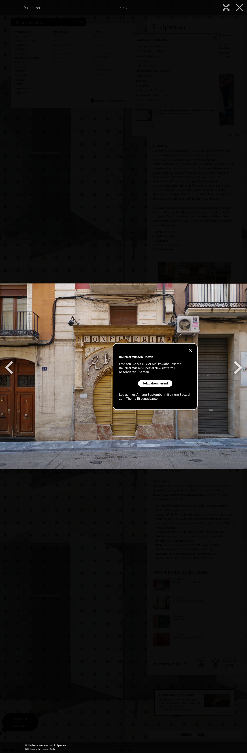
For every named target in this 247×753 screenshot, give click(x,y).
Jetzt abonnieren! (155, 383)
